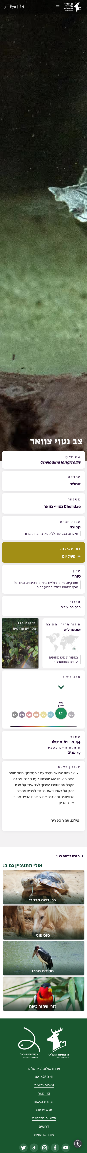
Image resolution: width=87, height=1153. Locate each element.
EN (21, 7)
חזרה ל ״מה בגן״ (68, 856)
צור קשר (44, 1093)
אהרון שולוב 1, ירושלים (44, 1069)
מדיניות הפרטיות (44, 1118)
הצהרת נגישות (44, 1102)
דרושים (44, 1126)
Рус (13, 7)
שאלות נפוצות (44, 1085)
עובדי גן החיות (44, 1135)
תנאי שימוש (44, 1110)
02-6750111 (44, 1077)
